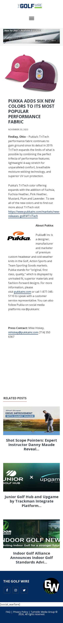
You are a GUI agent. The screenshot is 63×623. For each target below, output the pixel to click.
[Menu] (31, 18)
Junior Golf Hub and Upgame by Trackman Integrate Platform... (31, 501)
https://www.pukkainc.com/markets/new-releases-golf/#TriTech (34, 214)
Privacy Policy (20, 611)
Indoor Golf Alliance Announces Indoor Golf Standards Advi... (31, 557)
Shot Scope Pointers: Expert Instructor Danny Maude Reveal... (31, 445)
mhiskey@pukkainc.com (23, 332)
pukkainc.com (22, 292)
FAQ (8, 611)
